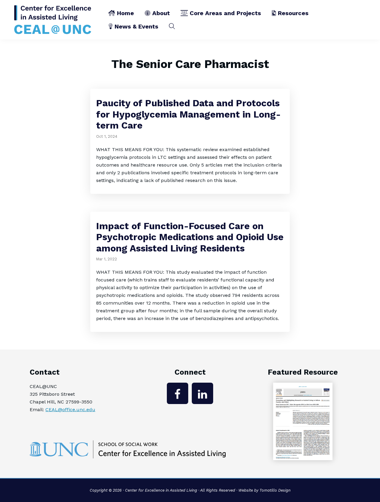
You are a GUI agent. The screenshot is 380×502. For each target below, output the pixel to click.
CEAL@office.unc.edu (70, 409)
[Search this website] (171, 26)
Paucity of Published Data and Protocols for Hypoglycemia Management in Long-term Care (188, 114)
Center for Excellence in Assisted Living (161, 490)
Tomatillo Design (275, 490)
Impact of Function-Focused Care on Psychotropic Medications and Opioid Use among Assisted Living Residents (190, 237)
